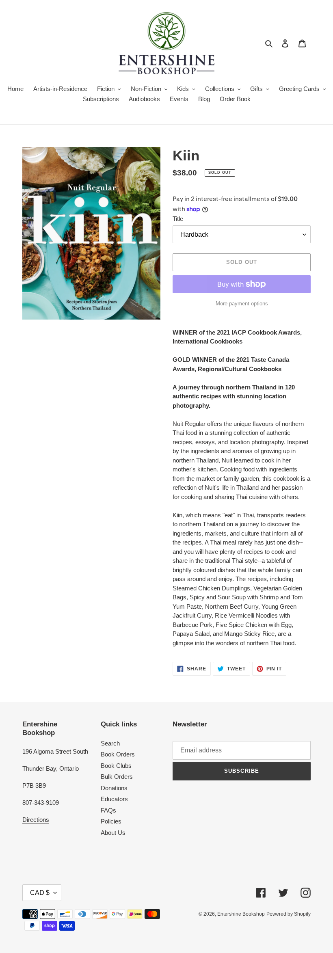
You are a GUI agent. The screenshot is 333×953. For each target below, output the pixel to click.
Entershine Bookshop (241, 914)
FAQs (108, 810)
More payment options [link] (242, 303)
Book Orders (118, 754)
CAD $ (40, 892)
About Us (113, 832)
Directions (35, 819)
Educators (114, 798)
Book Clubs (116, 765)
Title (178, 218)
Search (110, 743)
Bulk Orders (117, 776)
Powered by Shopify (288, 914)
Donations (114, 787)
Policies (111, 821)
